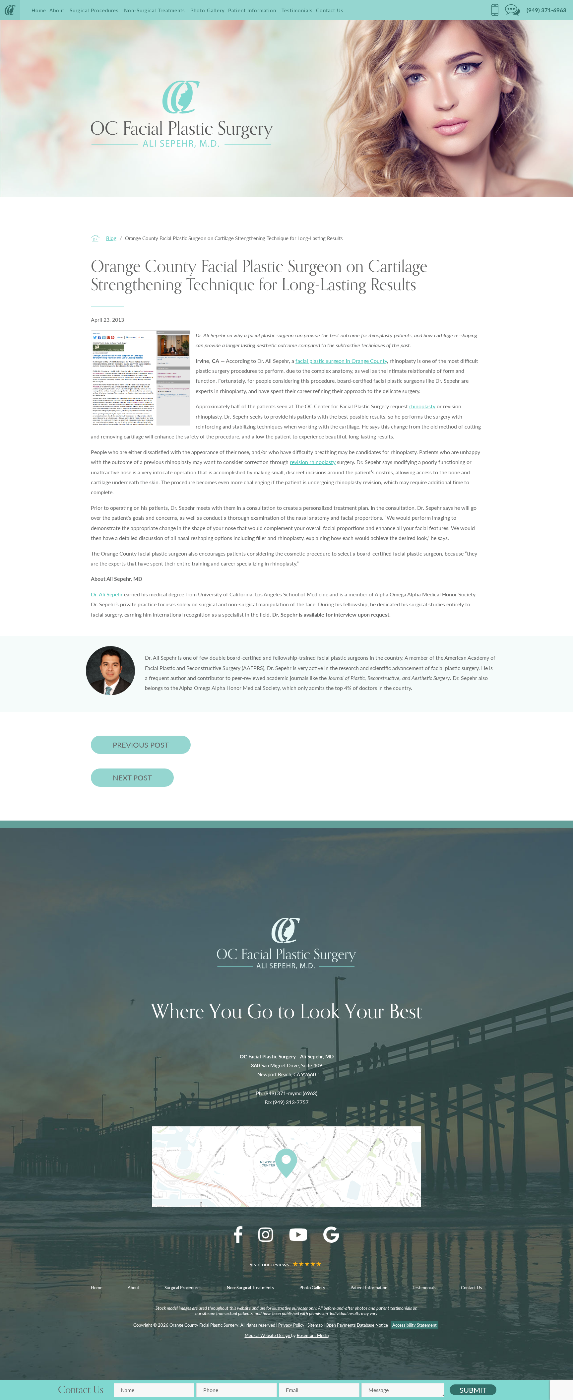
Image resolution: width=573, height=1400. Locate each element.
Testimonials (297, 10)
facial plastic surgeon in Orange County (341, 361)
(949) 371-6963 (546, 10)
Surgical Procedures (94, 10)
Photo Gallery (207, 10)
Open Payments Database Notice (357, 1325)
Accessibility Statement (414, 1325)
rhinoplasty (422, 406)
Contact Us (330, 10)
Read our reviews (269, 1264)
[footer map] (286, 1166)
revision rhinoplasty (313, 462)
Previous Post (141, 744)
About (56, 10)
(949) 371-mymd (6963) (290, 1093)
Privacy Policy (291, 1325)
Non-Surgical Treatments (154, 10)
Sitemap (315, 1325)
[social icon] (238, 1234)
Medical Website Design (268, 1335)
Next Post (132, 777)
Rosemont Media (313, 1335)
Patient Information (252, 10)
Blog (111, 237)
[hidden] (494, 10)
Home (39, 10)
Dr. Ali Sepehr (107, 594)
